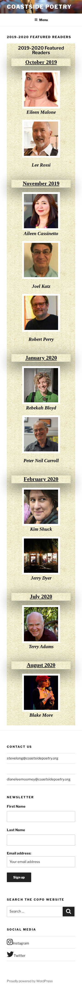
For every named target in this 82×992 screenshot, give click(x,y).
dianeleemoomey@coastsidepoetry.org (38, 779)
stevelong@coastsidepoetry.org (32, 758)
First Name (16, 806)
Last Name (16, 830)
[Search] (68, 911)
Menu (43, 20)
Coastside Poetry (39, 6)
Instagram (21, 943)
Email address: (19, 853)
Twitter (20, 956)
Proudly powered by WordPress (30, 981)
